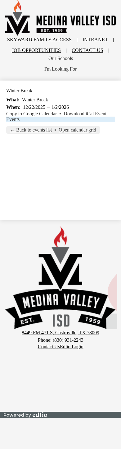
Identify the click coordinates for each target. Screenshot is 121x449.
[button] (60, 58)
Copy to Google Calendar (31, 113)
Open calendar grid (77, 129)
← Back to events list (31, 129)
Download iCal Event (85, 113)
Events (13, 119)
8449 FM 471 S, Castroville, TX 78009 (60, 332)
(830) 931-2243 (68, 340)
